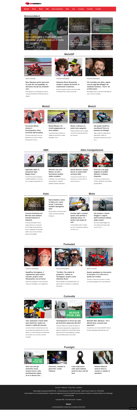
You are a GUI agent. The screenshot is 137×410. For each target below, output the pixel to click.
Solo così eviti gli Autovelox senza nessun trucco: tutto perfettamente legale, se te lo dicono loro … (34, 371)
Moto (67, 9)
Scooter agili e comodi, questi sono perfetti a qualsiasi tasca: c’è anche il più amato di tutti (79, 217)
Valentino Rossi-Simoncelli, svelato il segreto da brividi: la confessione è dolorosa (67, 84)
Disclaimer (79, 387)
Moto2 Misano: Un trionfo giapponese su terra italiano (57, 128)
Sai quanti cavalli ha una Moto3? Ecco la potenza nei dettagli (101, 128)
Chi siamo (57, 387)
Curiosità (90, 9)
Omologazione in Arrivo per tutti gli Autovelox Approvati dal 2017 (101, 28)
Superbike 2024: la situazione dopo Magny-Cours (78, 44)
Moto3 (41, 9)
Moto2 (34, 9)
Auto (73, 9)
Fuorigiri (98, 9)
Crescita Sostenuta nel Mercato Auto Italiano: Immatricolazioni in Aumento (79, 28)
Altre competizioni (57, 9)
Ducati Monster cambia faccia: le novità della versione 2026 (79, 172)
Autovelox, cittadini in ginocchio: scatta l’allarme (57, 369)
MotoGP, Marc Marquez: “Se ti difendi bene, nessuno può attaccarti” (98, 323)
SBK (47, 9)
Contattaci (78, 399)
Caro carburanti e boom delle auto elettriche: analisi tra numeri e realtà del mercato (45, 40)
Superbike (74, 40)
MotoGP (26, 9)
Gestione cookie (133, 408)
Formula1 (81, 9)
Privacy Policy (71, 387)
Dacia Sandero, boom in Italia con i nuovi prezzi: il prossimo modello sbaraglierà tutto (57, 204)
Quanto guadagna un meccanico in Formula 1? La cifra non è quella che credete (99, 274)
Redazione (64, 387)
